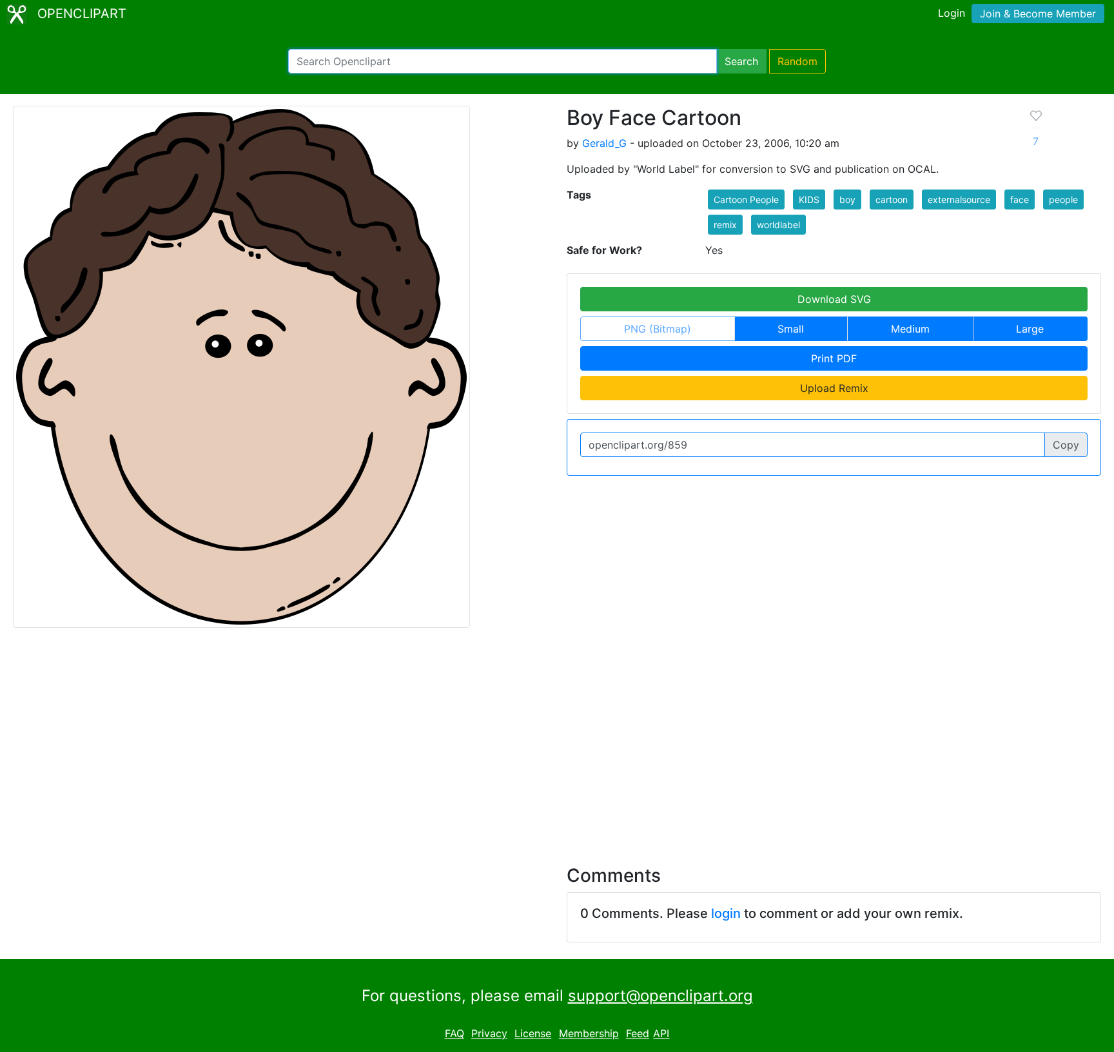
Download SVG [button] (834, 299)
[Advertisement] (557, 738)
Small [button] (790, 328)
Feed (637, 1034)
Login (951, 12)
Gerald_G (604, 143)
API (661, 1034)
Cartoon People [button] (746, 199)
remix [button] (725, 224)
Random (797, 61)
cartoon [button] (891, 199)
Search (741, 61)
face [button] (1019, 199)
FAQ (454, 1034)
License (532, 1034)
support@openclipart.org (660, 995)
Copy (1066, 444)
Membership (589, 1034)
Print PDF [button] (834, 358)
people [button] (1063, 199)
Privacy (489, 1034)
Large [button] (1030, 328)
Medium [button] (910, 328)
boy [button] (847, 199)
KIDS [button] (809, 199)
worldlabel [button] (778, 224)
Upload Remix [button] (834, 388)
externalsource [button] (959, 199)
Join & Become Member (1038, 13)
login (726, 913)
